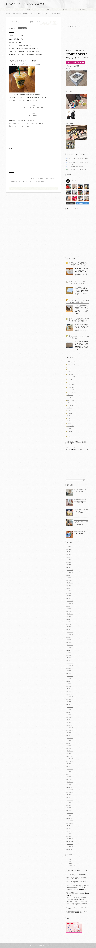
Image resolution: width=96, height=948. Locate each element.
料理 (68, 420)
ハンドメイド (70, 400)
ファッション (70, 405)
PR (68, 369)
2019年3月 (70, 717)
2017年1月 (70, 784)
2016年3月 (70, 810)
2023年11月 (70, 572)
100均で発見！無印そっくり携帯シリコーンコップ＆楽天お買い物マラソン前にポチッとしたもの (78, 903)
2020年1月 (70, 691)
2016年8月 (70, 797)
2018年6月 (70, 740)
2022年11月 (70, 603)
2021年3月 (70, 655)
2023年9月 (70, 577)
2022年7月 (70, 614)
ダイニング (70, 395)
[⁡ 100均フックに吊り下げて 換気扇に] (86, 186)
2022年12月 (70, 601)
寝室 (68, 415)
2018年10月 (70, 730)
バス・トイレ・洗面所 (73, 402)
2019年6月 (70, 709)
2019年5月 (70, 712)
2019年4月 (70, 714)
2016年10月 (70, 792)
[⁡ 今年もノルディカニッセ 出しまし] (74, 198)
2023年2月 (70, 595)
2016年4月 (70, 807)
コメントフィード (73, 863)
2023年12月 (70, 570)
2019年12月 (70, 694)
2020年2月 (70, 689)
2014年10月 (70, 841)
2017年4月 (70, 776)
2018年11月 (70, 727)
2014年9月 (70, 844)
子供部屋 (69, 413)
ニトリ (69, 397)
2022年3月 (70, 624)
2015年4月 (70, 828)
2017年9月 (70, 763)
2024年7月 (70, 552)
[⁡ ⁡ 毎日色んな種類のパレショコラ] (68, 186)
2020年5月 (70, 681)
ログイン (71, 859)
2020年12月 (70, 663)
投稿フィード (72, 861)
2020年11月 (70, 665)
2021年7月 (70, 645)
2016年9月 (70, 794)
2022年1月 (70, 629)
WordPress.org (73, 865)
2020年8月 (70, 673)
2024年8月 (70, 549)
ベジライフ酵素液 (23, 48)
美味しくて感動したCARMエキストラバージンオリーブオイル (81, 521)
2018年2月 (70, 751)
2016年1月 (70, 815)
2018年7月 (70, 738)
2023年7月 (70, 583)
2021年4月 (70, 652)
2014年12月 (70, 838)
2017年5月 (70, 774)
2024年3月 (70, 562)
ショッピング (70, 387)
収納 (48, 9)
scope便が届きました (79, 531)
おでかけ (69, 371)
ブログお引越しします (80, 489)
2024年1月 (70, 567)
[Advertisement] (33, 159)
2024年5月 (70, 557)
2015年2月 (70, 833)
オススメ (69, 379)
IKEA (68, 367)
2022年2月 (70, 626)
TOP (17, 13)
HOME (14, 9)
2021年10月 (70, 637)
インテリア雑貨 (82, 9)
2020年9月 (70, 670)
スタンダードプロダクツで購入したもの (77, 907)
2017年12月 (70, 756)
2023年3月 (70, 593)
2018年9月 (70, 732)
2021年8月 (70, 642)
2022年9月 (70, 608)
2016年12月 (70, 787)
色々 (68, 433)
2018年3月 (70, 748)
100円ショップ (31, 9)
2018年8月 (70, 735)
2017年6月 (70, 771)
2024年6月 (70, 554)
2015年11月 (70, 820)
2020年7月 (70, 676)
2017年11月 (70, 758)
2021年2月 (70, 658)
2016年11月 (70, 789)
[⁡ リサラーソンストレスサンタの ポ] (74, 192)
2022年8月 (70, 611)
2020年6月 (70, 678)
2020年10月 (70, 668)
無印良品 (65, 9)
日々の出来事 (70, 426)
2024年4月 (70, 559)
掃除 (68, 418)
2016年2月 (70, 813)
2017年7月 (70, 769)
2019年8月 (70, 704)
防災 (68, 436)
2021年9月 (70, 639)
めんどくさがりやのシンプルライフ (26, 3)
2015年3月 (70, 831)
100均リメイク (71, 364)
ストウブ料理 (70, 389)
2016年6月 (70, 802)
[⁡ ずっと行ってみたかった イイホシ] (68, 198)
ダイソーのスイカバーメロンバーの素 (76, 881)
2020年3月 (70, 686)
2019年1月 (70, 722)
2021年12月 (70, 632)
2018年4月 (70, 745)
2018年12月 (70, 725)
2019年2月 (70, 720)
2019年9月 (70, 701)
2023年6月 (70, 585)
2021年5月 (70, 650)
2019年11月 (70, 696)
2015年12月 (70, 818)
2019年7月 (70, 707)
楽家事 (69, 428)
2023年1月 (70, 598)
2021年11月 (70, 634)
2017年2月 (70, 782)
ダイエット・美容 (22, 28)
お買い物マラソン (71, 374)
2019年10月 (70, 699)
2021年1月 (70, 660)
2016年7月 (70, 800)
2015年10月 (70, 823)
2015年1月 (70, 836)
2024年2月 (70, 564)
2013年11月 (70, 849)
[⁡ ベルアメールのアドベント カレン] (80, 192)
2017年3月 (70, 779)
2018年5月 (70, 743)
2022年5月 (70, 619)
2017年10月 (70, 761)
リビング (69, 408)
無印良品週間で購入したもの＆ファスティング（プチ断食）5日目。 (28, 181)
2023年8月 (70, 580)
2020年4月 (70, 683)
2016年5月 (70, 805)
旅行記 (69, 423)
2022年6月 (70, 616)
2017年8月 (70, 766)
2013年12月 (70, 846)
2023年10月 (70, 575)
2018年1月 (70, 753)
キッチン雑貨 (70, 384)
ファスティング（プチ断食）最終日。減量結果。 (43, 178)
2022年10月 (70, 606)
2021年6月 (70, 647)
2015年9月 (70, 826)
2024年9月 (70, 546)
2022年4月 (70, 621)
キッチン (69, 382)
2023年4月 (70, 590)
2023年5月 (70, 588)
